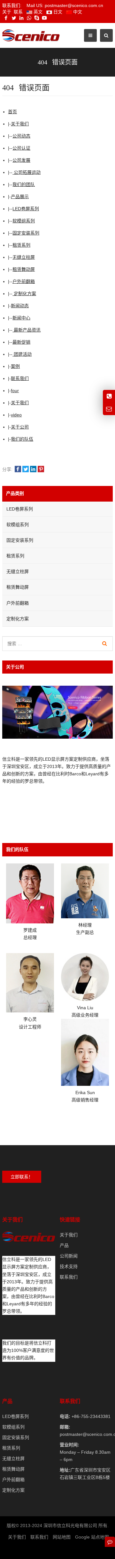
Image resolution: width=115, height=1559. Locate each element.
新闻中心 (21, 317)
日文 (57, 11)
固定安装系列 (25, 232)
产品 (64, 1245)
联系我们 (20, 378)
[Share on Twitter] (25, 469)
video (16, 414)
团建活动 (22, 354)
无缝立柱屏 (23, 257)
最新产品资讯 (26, 329)
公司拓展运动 (26, 172)
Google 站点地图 (92, 1537)
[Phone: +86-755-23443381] (109, 396)
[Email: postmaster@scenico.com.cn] (109, 409)
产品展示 (20, 196)
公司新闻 (69, 1255)
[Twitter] (14, 18)
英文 (37, 11)
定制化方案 (24, 293)
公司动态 (21, 135)
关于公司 (20, 426)
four (15, 390)
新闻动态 (20, 305)
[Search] (104, 643)
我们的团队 (23, 184)
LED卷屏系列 (25, 208)
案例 (15, 366)
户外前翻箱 (23, 281)
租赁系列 (21, 245)
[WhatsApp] (29, 18)
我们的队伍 (22, 439)
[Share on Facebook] (18, 469)
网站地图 (62, 1537)
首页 (12, 111)
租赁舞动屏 (23, 269)
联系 (18, 11)
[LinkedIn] (21, 18)
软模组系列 (23, 220)
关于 (6, 11)
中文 (77, 11)
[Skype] (37, 18)
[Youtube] (44, 18)
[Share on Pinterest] (41, 469)
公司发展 (21, 160)
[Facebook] (6, 18)
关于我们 (20, 123)
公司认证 (21, 148)
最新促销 (21, 342)
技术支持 (69, 1266)
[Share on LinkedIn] (33, 469)
